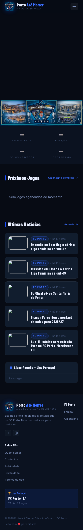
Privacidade (12, 473)
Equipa (68, 411)
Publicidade (12, 466)
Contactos (11, 459)
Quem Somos (13, 452)
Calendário (71, 418)
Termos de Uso (14, 479)
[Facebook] (8, 433)
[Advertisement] (41, 56)
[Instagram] (16, 433)
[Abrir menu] (74, 6)
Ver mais (69, 224)
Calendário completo (61, 177)
